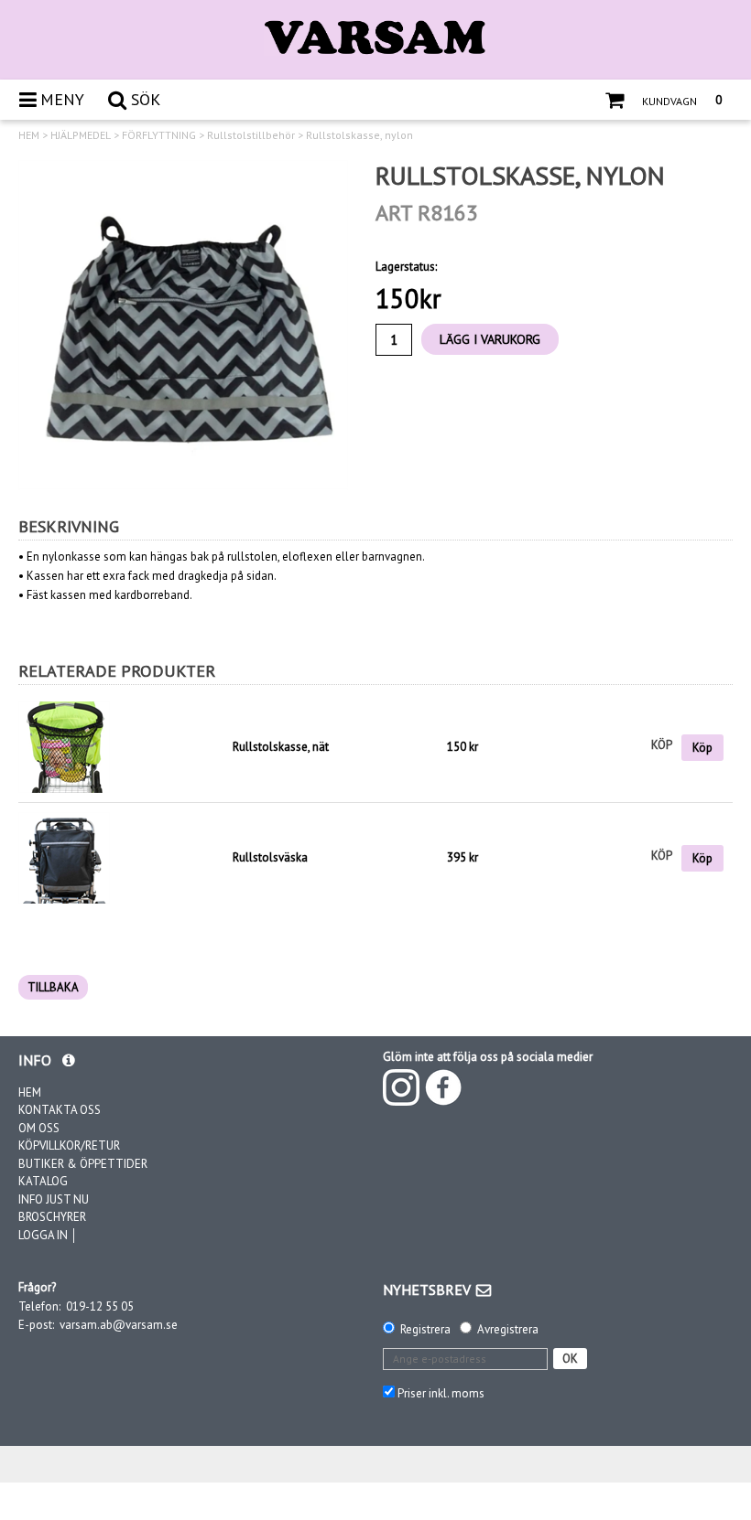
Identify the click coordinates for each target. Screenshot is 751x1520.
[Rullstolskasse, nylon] (183, 324)
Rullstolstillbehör (251, 135)
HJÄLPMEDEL (80, 135)
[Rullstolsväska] (64, 856)
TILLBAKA (53, 987)
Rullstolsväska (270, 857)
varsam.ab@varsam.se (119, 1325)
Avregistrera (508, 1329)
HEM (28, 135)
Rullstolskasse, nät (281, 747)
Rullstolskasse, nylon (359, 135)
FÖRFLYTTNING (159, 135)
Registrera (425, 1329)
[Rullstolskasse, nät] (120, 747)
